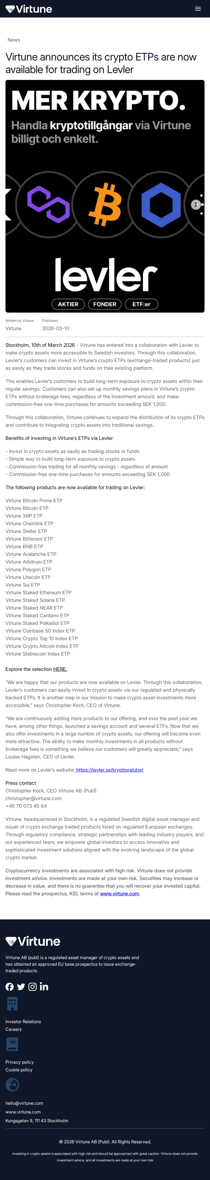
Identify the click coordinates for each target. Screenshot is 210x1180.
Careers (13, 1029)
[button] (198, 8)
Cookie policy (19, 1069)
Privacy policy (19, 1062)
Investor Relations (23, 1021)
